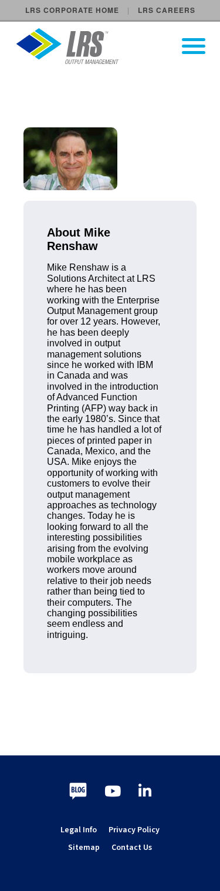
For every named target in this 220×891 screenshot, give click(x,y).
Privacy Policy (134, 830)
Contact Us (131, 847)
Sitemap (84, 847)
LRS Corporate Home (72, 10)
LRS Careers (166, 10)
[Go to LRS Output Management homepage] (117, 46)
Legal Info (78, 830)
